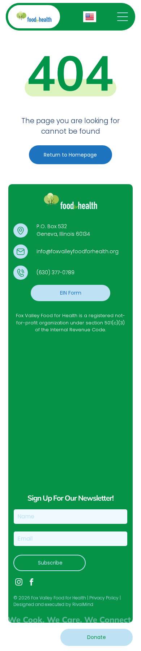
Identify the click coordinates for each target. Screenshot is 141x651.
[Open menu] (122, 16)
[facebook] (31, 583)
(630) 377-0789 (55, 272)
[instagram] (18, 583)
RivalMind (82, 604)
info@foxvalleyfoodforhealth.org (78, 251)
